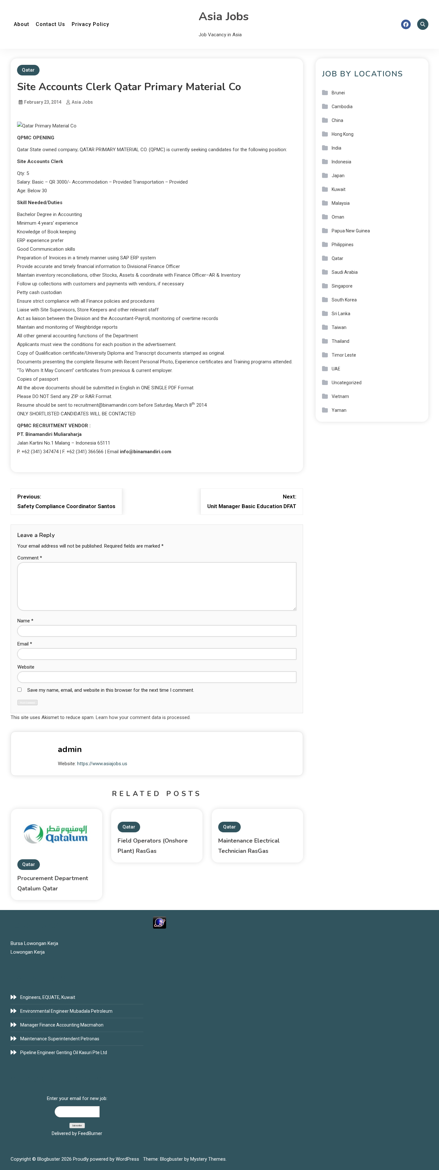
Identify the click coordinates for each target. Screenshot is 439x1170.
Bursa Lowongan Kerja (34, 943)
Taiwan (339, 327)
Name (25, 621)
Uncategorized (347, 382)
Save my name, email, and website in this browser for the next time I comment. (110, 690)
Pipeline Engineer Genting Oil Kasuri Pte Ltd (63, 1052)
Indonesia (341, 161)
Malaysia (341, 203)
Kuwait (338, 189)
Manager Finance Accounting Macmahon (61, 1024)
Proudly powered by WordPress (106, 1159)
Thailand (340, 341)
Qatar (28, 70)
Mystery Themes (208, 1159)
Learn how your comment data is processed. (143, 717)
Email (24, 644)
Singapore (342, 286)
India (336, 148)
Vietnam (340, 396)
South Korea (344, 299)
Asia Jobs (224, 16)
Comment (29, 558)
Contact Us (50, 24)
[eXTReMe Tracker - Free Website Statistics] (159, 922)
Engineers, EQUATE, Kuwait (47, 997)
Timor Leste (344, 355)
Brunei (338, 92)
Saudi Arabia (345, 272)
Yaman (339, 410)
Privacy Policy (90, 24)
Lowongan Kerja (28, 952)
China (337, 120)
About (21, 24)
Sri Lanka (341, 313)
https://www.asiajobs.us (102, 764)
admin (70, 749)
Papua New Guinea (351, 230)
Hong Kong (343, 134)
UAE (336, 368)
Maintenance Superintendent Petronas (59, 1038)
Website (25, 667)
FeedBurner (90, 1133)
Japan (338, 175)
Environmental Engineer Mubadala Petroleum (66, 1011)
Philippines (343, 244)
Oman (338, 217)
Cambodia (342, 106)
